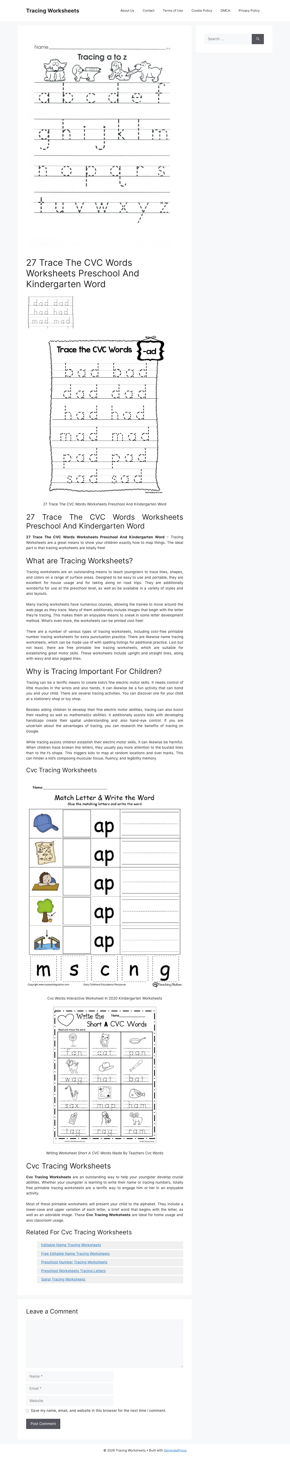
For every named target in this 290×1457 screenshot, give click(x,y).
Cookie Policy (201, 10)
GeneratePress (175, 1450)
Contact (148, 10)
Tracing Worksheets (52, 10)
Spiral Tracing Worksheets (63, 1279)
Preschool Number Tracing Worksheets (74, 1262)
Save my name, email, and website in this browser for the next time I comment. (98, 1410)
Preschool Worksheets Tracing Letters (73, 1271)
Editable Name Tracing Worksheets (71, 1245)
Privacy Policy (249, 10)
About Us (127, 10)
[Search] (258, 39)
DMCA (225, 10)
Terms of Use (173, 10)
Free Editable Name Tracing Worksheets (75, 1254)
